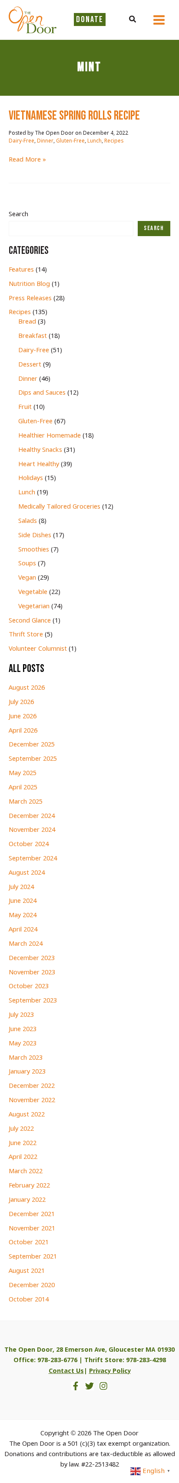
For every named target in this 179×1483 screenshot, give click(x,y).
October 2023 (29, 986)
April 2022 (23, 1157)
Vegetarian (34, 606)
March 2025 (26, 802)
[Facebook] (75, 1386)
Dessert (29, 364)
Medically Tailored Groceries (59, 507)
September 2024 (33, 858)
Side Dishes (34, 535)
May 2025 (22, 773)
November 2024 (32, 830)
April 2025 (23, 787)
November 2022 (32, 1100)
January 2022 (27, 1200)
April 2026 (23, 731)
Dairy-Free (21, 141)
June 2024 (22, 901)
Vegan (27, 578)
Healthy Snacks (40, 450)
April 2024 (23, 929)
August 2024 (27, 873)
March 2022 (26, 1171)
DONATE (89, 19)
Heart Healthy (38, 464)
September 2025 (33, 759)
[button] (133, 20)
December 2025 (32, 744)
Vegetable (32, 592)
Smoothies (33, 549)
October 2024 (29, 844)
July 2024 (21, 887)
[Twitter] (89, 1386)
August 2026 (27, 688)
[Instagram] (103, 1386)
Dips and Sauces (42, 393)
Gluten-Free (70, 141)
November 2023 (32, 972)
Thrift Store (26, 634)
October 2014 (29, 1299)
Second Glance (30, 621)
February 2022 (29, 1185)
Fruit (25, 407)
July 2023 (21, 1015)
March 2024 (26, 944)
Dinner (45, 141)
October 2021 (29, 1242)
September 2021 (33, 1257)
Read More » (27, 160)
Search (18, 214)
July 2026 (21, 702)
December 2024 (32, 816)
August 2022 (27, 1114)
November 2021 (32, 1228)
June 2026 (22, 716)
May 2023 (22, 1043)
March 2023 (26, 1058)
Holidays (30, 478)
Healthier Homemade (49, 436)
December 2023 (32, 958)
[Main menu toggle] (159, 20)
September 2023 (33, 1000)
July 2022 (21, 1129)
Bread (27, 322)
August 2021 (27, 1271)
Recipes (113, 141)
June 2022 (22, 1143)
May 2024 (22, 915)
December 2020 (32, 1285)
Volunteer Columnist (38, 649)
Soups (27, 563)
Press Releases (30, 298)
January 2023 (27, 1072)
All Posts (26, 668)
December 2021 (32, 1214)
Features (21, 270)
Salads (27, 521)
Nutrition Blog (29, 284)
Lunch (94, 141)
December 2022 (32, 1086)
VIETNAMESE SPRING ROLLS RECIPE (74, 115)
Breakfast (32, 336)
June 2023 (22, 1029)
